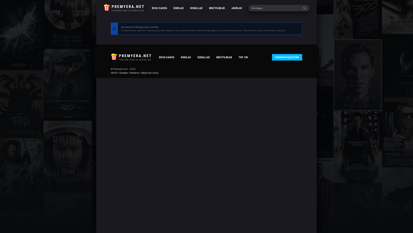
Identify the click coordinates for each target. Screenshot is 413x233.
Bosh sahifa (159, 8)
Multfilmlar (217, 8)
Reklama (134, 72)
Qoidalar (123, 72)
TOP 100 (243, 57)
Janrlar (236, 8)
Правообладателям (287, 57)
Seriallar (196, 8)
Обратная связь (150, 72)
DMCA (114, 72)
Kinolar (179, 8)
